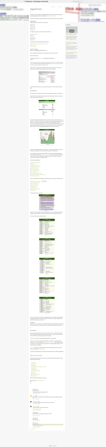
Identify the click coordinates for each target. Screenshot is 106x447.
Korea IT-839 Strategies (35, 183)
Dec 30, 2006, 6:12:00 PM (36, 415)
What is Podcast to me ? (35, 185)
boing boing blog (42, 348)
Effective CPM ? (33, 45)
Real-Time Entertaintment (35, 170)
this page (40, 58)
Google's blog (32, 347)
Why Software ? (33, 190)
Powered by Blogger (53, 445)
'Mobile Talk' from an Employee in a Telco (39, 366)
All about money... (34, 46)
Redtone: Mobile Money (35, 169)
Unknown (34, 395)
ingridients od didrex (42, 424)
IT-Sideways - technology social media (36, 1)
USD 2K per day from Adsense (36, 166)
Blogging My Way (35, 369)
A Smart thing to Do (34, 187)
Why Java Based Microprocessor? (36, 181)
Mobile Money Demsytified (35, 182)
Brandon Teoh (35, 406)
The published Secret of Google (36, 173)
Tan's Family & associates (36, 370)
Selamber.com (34, 362)
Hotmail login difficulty (35, 175)
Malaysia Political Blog (36, 374)
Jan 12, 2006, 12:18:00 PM (36, 403)
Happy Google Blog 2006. (40, 380)
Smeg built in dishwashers (39, 425)
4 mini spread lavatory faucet (50, 424)
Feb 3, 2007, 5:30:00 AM (36, 420)
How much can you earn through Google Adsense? (39, 43)
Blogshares (34, 373)
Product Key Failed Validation (36, 162)
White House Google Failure (45, 154)
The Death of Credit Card (35, 165)
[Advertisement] (46, 437)
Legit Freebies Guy (35, 401)
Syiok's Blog (34, 365)
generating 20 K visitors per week (48, 342)
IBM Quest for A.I (33, 186)
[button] (30, 11)
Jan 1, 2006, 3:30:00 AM (36, 393)
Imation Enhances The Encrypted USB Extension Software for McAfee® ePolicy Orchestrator (71, 43)
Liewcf (35, 342)
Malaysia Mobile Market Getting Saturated (38, 174)
